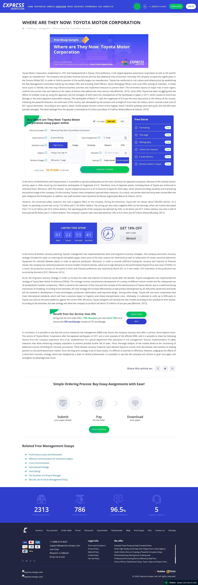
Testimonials (91, 6)
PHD (122, 145)
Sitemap (172, 530)
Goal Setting (34, 471)
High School (58, 145)
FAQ (100, 6)
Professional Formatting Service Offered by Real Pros (135, 558)
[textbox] (118, 153)
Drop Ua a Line (57, 557)
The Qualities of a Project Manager (45, 475)
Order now (61, 6)
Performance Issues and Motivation (45, 454)
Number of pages (37, 160)
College (75, 145)
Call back (59, 553)
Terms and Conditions (96, 545)
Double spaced (122, 160)
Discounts (79, 6)
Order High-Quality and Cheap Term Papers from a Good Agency (140, 549)
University (91, 145)
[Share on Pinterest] (172, 368)
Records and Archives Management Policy (48, 479)
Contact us (108, 6)
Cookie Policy (93, 555)
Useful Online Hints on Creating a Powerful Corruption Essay (138, 552)
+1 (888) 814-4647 (157, 6)
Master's (108, 145)
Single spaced (109, 160)
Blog (128, 530)
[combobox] (115, 138)
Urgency (40, 153)
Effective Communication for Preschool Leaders (51, 458)
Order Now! (66, 530)
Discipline (95, 153)
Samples (51, 6)
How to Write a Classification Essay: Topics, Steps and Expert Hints (140, 561)
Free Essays (139, 530)
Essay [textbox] (108, 138)
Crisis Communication (39, 463)
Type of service (38, 138)
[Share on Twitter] (165, 368)
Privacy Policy (93, 549)
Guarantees (102, 530)
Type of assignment (89, 138)
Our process (40, 6)
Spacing (95, 160)
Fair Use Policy (93, 558)
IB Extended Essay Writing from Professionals (132, 555)
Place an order (99, 429)
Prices (70, 6)
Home (30, 6)
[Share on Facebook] (158, 368)
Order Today (136, 314)
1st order (105, 121)
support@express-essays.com (65, 545)
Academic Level (38, 145)
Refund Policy (93, 552)
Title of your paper (36, 130)
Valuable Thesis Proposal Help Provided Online (133, 545)
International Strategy (39, 467)
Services (39, 530)
